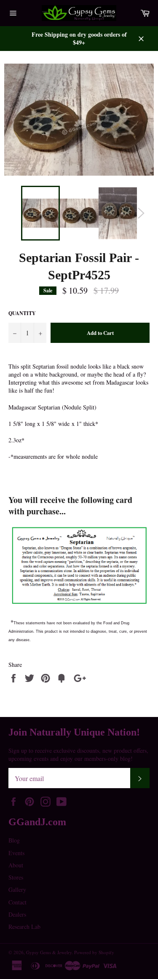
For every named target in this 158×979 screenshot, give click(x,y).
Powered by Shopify (94, 952)
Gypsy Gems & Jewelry (49, 952)
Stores (15, 877)
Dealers (17, 914)
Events (16, 853)
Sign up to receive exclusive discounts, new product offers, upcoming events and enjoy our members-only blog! (78, 754)
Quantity (22, 313)
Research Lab (24, 927)
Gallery (17, 889)
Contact (17, 902)
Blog (14, 840)
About (15, 865)
